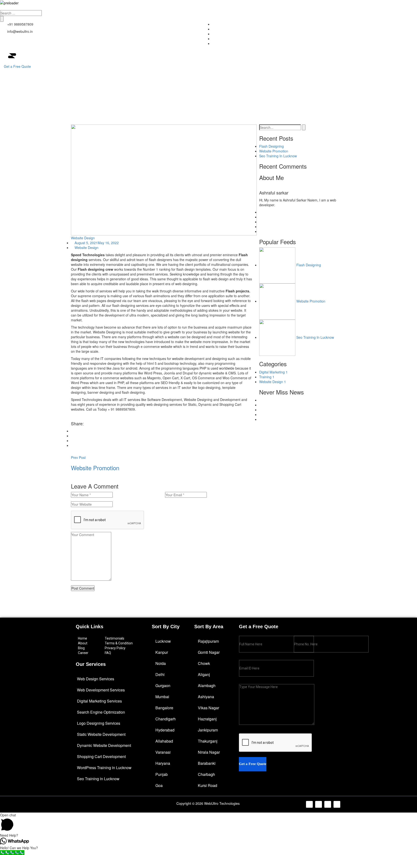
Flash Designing (271, 146)
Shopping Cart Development (101, 756)
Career (83, 653)
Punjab (161, 774)
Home (247, 71)
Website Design (83, 237)
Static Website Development (101, 734)
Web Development (313, 71)
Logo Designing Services (98, 723)
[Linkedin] (327, 804)
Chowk (204, 663)
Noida (160, 663)
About (275, 71)
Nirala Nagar (209, 752)
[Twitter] (318, 804)
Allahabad (164, 741)
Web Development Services (101, 690)
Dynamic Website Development (104, 745)
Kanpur (161, 652)
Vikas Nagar (208, 707)
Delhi (160, 674)
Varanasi (163, 752)
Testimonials (114, 638)
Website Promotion (273, 151)
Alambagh (206, 685)
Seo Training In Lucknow (278, 155)
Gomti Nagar (209, 652)
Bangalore (164, 707)
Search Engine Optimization (101, 712)
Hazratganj (207, 719)
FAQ (108, 653)
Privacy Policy (115, 648)
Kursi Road (207, 785)
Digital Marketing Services (99, 701)
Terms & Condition (119, 643)
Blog (81, 648)
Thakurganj (207, 741)
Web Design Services (95, 679)
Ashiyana (206, 696)
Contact (397, 71)
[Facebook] (309, 804)
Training (266, 376)
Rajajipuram (208, 641)
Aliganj (204, 674)
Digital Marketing (359, 71)
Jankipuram (208, 730)
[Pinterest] (337, 804)
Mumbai (162, 696)
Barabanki (206, 763)
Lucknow (163, 641)
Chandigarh (165, 719)
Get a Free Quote (17, 66)
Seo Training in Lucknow (98, 778)
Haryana (162, 763)
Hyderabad (164, 730)
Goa (159, 785)
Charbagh (206, 774)
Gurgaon (162, 685)
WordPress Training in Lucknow (104, 767)
